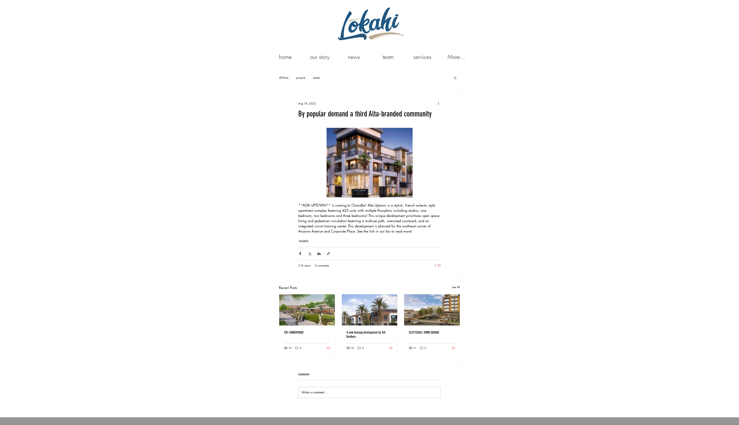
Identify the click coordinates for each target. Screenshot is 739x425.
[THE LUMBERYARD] (307, 309)
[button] (455, 77)
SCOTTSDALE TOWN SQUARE (424, 332)
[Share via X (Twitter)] (309, 253)
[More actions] (438, 103)
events (316, 77)
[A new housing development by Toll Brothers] (369, 309)
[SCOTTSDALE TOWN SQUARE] (432, 309)
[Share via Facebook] (300, 253)
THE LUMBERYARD (293, 332)
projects (300, 77)
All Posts (283, 77)
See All (456, 287)
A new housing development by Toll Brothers (365, 334)
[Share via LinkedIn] (319, 253)
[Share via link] (328, 253)
